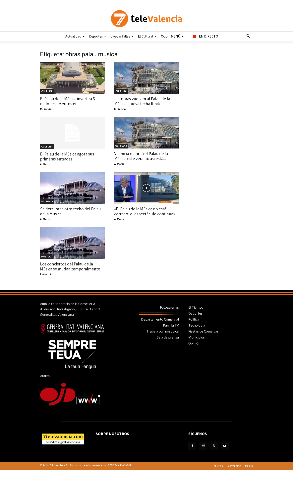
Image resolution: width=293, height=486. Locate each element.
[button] (248, 36)
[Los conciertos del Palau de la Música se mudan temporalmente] (72, 243)
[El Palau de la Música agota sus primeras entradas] (72, 133)
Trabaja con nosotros (162, 331)
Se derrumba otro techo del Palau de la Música (70, 211)
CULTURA (46, 91)
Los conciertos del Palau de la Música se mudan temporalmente (70, 266)
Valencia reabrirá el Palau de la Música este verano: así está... (141, 156)
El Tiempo (195, 307)
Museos (218, 466)
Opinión (194, 343)
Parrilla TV (171, 325)
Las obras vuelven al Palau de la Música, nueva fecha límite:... (142, 101)
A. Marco (45, 164)
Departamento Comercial (160, 319)
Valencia (121, 146)
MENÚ (175, 36)
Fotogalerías (169, 307)
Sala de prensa (168, 337)
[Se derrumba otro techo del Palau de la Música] (72, 188)
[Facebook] (192, 446)
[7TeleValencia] (146, 18)
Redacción (46, 274)
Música (46, 256)
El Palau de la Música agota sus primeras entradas (67, 156)
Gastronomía (233, 466)
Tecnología (196, 325)
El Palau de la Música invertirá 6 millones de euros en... (67, 101)
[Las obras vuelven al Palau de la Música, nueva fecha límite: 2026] (146, 78)
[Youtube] (225, 446)
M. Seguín (46, 108)
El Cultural (145, 36)
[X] (214, 446)
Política (193, 319)
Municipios (196, 337)
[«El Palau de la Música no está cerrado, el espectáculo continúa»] (146, 188)
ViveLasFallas (120, 36)
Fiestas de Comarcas (203, 331)
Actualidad (73, 36)
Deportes (96, 36)
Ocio (164, 36)
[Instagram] (203, 446)
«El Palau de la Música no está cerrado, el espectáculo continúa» (144, 211)
